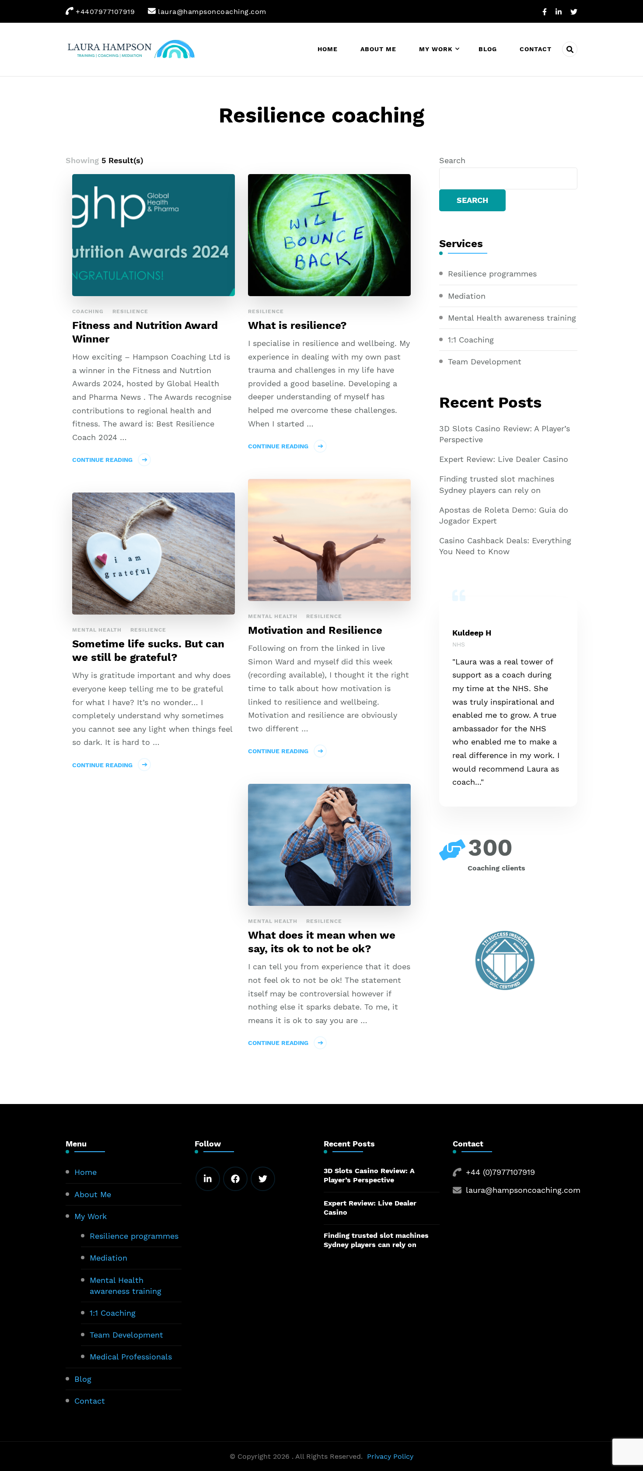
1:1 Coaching (471, 339)
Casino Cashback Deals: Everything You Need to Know (505, 546)
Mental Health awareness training (512, 317)
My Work (436, 48)
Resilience (130, 311)
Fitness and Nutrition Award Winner (145, 332)
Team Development (484, 361)
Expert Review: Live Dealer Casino (503, 459)
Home (328, 48)
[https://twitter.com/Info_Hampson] (263, 1179)
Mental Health (272, 616)
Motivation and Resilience (315, 630)
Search (452, 160)
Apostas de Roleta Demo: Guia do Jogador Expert (503, 515)
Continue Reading (102, 459)
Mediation (467, 295)
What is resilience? (297, 325)
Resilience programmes (492, 273)
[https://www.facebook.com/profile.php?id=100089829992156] (235, 1179)
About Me (378, 48)
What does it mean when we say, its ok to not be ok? (321, 942)
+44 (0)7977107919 (500, 1172)
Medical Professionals (131, 1356)
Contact (536, 48)
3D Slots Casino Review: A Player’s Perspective (504, 434)
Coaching (88, 311)
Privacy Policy (390, 1456)
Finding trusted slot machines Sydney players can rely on (496, 484)
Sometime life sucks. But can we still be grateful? (148, 651)
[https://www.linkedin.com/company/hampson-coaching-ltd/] (208, 1179)
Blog (488, 48)
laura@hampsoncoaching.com (523, 1190)
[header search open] (569, 49)
